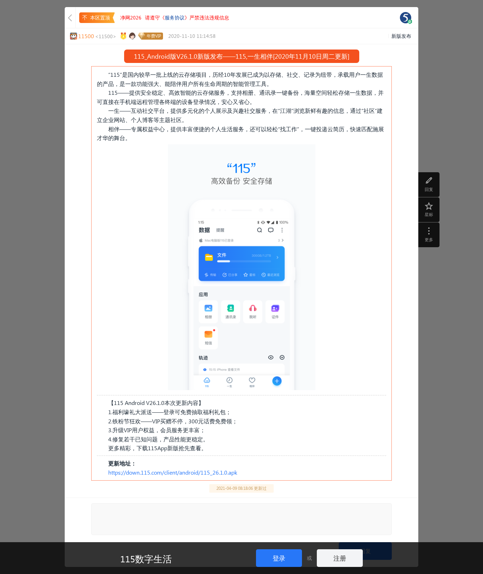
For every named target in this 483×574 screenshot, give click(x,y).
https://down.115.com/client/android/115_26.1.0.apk (172, 472)
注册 (339, 557)
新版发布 (401, 36)
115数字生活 (146, 558)
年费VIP (154, 36)
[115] (405, 17)
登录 (279, 557)
